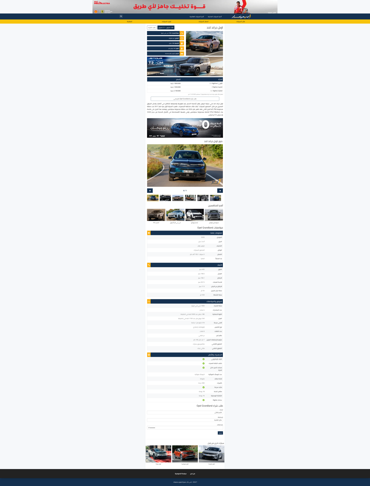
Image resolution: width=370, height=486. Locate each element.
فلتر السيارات (240, 21)
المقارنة (129, 21)
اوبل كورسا (212, 464)
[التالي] (150, 190)
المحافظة (220, 417)
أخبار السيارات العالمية (197, 16)
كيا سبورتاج (194, 222)
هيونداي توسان (214, 222)
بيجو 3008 (151, 112)
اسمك (221, 410)
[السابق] (220, 190)
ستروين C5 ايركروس (215, 114)
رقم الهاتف (220, 425)
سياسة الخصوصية (180, 473)
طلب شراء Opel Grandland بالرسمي (185, 98)
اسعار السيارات (203, 21)
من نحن (192, 473)
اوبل (209, 443)
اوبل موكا (158, 464)
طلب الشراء (151, 27)
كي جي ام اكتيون (175, 222)
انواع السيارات (166, 21)
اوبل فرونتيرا (185, 464)
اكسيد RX (156, 222)
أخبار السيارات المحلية (215, 16)
